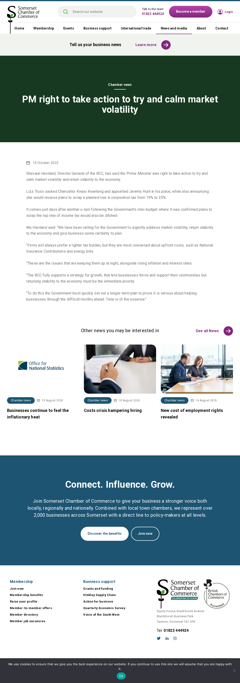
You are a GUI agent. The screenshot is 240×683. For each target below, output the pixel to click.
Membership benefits (26, 595)
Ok (121, 676)
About (201, 28)
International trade (136, 28)
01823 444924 (153, 14)
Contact (221, 28)
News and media (174, 28)
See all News (207, 331)
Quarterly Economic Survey (104, 608)
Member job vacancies (27, 621)
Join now (145, 533)
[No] (234, 670)
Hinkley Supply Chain (99, 595)
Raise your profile (24, 601)
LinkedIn (167, 638)
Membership (44, 28)
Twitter (159, 638)
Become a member (190, 11)
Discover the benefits (105, 533)
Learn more (146, 45)
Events (68, 28)
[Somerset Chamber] (23, 20)
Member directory (24, 614)
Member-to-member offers (31, 608)
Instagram (175, 638)
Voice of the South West (101, 614)
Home (19, 28)
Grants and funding (98, 588)
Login (229, 12)
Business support (97, 28)
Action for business (98, 601)
